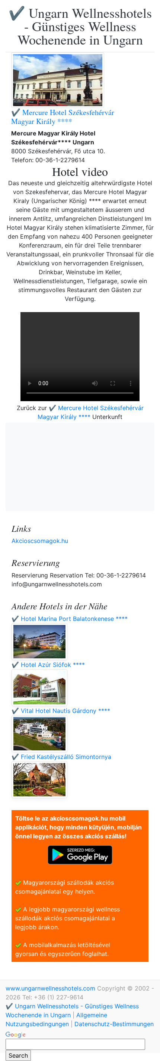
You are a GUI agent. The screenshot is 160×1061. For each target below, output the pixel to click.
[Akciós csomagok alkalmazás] (80, 854)
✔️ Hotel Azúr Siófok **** (48, 664)
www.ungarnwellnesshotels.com (51, 988)
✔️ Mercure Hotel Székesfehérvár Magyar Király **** (62, 116)
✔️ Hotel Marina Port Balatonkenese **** (70, 618)
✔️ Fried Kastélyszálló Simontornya (61, 756)
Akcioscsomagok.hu (40, 540)
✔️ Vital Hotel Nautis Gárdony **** (61, 710)
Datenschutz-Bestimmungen (114, 1024)
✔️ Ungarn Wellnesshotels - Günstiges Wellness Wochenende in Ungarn (80, 26)
